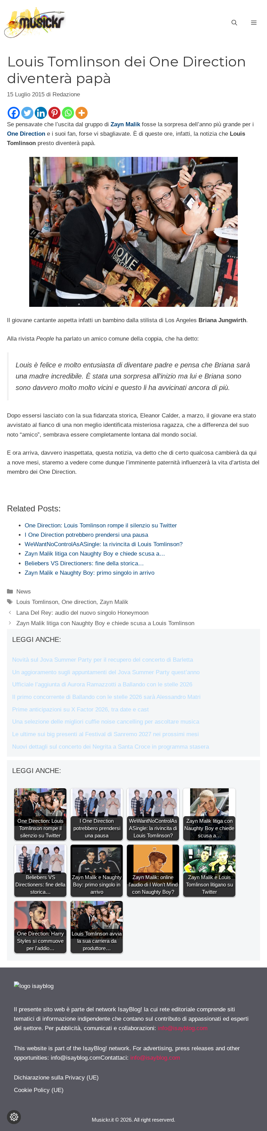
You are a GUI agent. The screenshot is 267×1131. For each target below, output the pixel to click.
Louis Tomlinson (37, 602)
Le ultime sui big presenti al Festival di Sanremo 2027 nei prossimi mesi (105, 734)
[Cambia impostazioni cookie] (14, 1117)
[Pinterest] (54, 113)
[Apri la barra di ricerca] (234, 23)
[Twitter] (27, 113)
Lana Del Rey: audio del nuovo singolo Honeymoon (82, 613)
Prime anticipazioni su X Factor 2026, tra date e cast (80, 709)
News (23, 591)
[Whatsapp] (68, 113)
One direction (79, 602)
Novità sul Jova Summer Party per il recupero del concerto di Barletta (102, 659)
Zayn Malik (125, 124)
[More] (81, 113)
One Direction (26, 133)
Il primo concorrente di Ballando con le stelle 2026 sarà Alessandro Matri (106, 697)
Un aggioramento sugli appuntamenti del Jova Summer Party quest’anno (106, 672)
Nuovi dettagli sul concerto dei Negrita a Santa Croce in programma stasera (110, 746)
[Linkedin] (41, 113)
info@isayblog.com (183, 1028)
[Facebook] (14, 113)
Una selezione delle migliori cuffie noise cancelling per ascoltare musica (105, 721)
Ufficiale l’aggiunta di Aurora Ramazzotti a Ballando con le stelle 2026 (102, 684)
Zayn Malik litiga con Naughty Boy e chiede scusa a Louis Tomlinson (105, 623)
